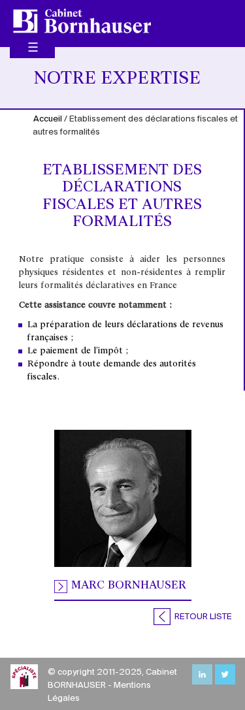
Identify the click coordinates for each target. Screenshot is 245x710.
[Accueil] (82, 21)
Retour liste (202, 617)
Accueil (47, 119)
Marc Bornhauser (128, 586)
